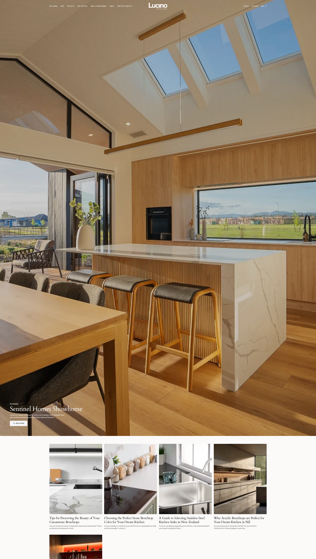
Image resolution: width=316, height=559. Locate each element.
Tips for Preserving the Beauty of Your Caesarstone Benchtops (74, 520)
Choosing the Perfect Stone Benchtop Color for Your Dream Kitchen (128, 520)
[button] (255, 6)
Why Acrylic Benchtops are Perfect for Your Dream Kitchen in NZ (239, 520)
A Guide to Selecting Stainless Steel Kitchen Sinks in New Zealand (182, 520)
